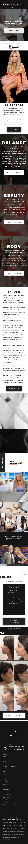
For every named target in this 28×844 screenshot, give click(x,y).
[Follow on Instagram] (11, 735)
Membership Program (7, 789)
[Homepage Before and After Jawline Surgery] (14, 710)
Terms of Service (6, 799)
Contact (4, 779)
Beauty (4, 761)
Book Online (14, 30)
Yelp (14, 607)
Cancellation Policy (7, 794)
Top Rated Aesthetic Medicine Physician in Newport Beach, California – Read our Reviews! (14, 748)
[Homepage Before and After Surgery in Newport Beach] (14, 659)
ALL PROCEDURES (14, 222)
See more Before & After (14, 715)
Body (4, 758)
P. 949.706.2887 (6, 809)
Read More (14, 129)
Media (4, 771)
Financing (5, 786)
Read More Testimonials (14, 621)
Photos (4, 764)
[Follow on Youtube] (15, 731)
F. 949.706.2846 (6, 811)
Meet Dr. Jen (14, 388)
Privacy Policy (6, 797)
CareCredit (5, 784)
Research (5, 792)
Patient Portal (6, 781)
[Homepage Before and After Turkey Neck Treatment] (14, 685)
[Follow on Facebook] (4, 731)
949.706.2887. (7, 839)
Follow (9, 731)
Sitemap (9, 819)
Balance (4, 756)
